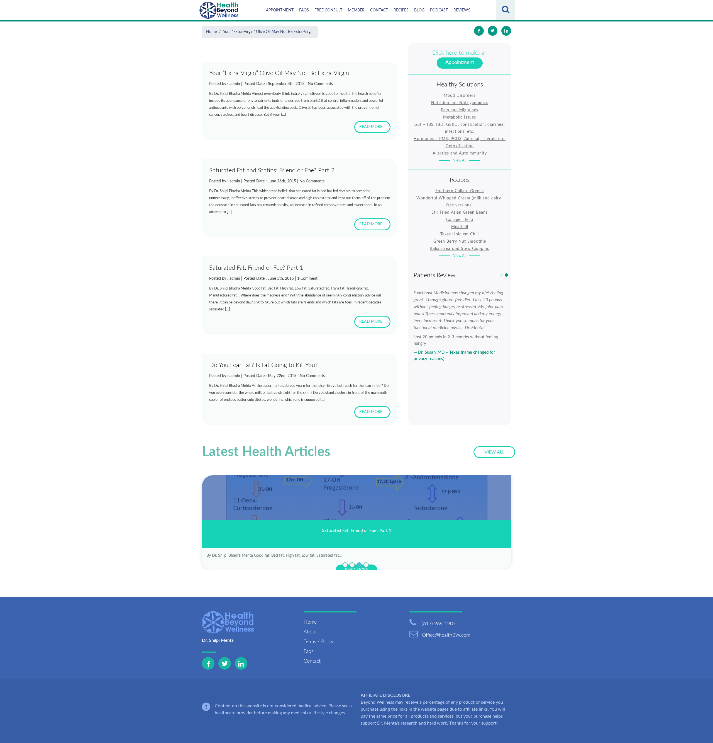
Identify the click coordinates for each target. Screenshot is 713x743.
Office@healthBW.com (446, 635)
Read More (370, 127)
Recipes (401, 10)
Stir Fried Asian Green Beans (459, 212)
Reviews (461, 10)
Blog (419, 10)
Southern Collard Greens (459, 191)
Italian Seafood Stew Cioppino (460, 249)
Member (356, 10)
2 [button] (506, 275)
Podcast (439, 10)
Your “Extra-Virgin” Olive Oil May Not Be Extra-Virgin (268, 32)
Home (211, 32)
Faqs (304, 10)
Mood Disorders (459, 96)
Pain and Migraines (459, 110)
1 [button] (501, 275)
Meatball (459, 227)
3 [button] (359, 565)
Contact (379, 10)
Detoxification (460, 146)
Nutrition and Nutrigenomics (459, 103)
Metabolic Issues (459, 117)
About (310, 632)
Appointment (280, 10)
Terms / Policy (318, 641)
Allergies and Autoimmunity (460, 153)
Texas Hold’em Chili (459, 234)
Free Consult (328, 10)
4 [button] (366, 565)
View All (459, 160)
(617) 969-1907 (438, 623)
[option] (459, 326)
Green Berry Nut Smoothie (459, 241)
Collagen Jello (459, 220)
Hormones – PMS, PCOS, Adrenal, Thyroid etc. (460, 139)
